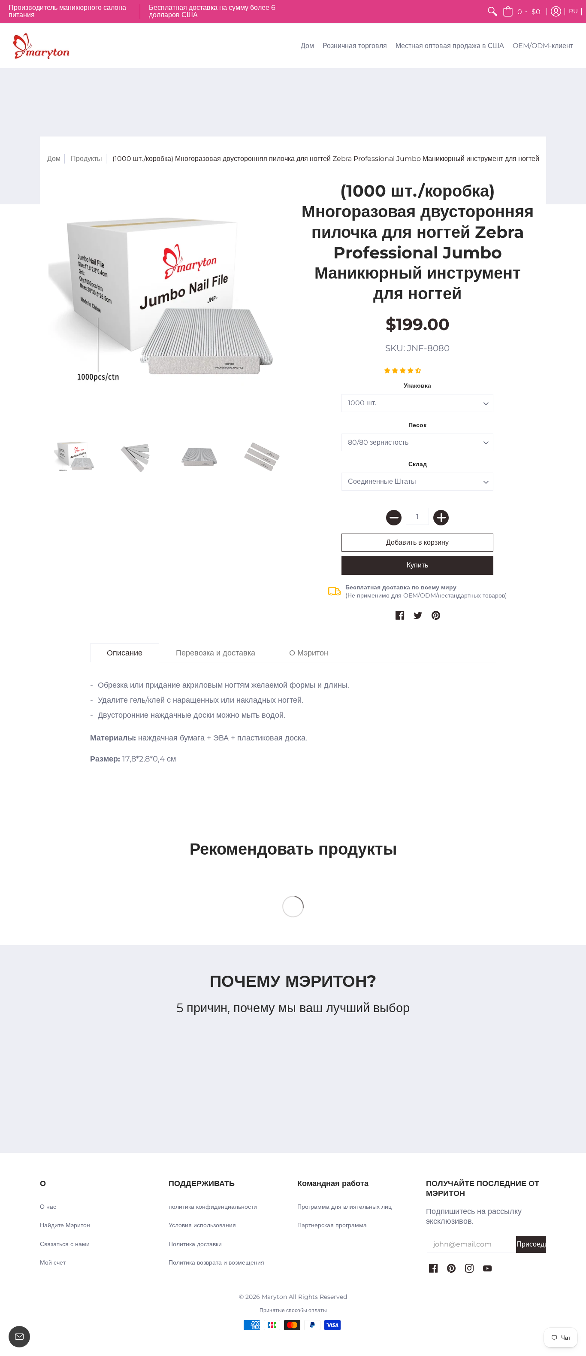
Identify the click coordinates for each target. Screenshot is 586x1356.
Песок (417, 425)
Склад (417, 464)
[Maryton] (41, 46)
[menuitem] (492, 11)
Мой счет (53, 1262)
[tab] (125, 653)
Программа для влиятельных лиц (344, 1206)
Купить (417, 565)
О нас (48, 1206)
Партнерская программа (332, 1225)
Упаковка (417, 385)
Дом (53, 159)
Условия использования (202, 1225)
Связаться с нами (65, 1244)
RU (573, 11)
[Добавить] (441, 517)
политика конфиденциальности (213, 1206)
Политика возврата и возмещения (216, 1262)
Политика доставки (195, 1244)
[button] (522, 11)
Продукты (86, 159)
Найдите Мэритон (65, 1225)
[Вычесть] (394, 517)
